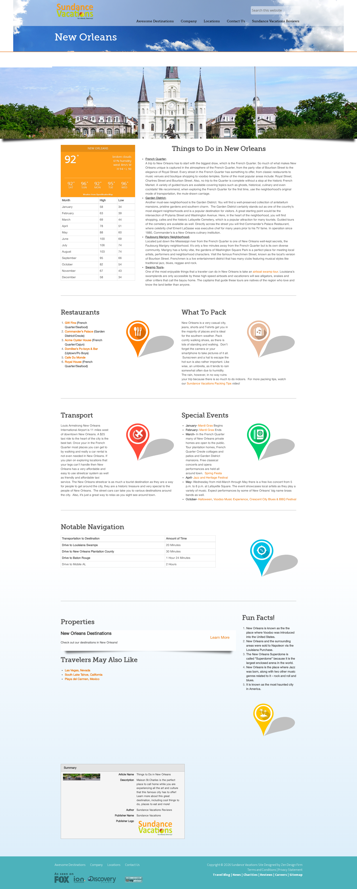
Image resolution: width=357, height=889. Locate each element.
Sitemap (295, 875)
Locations (113, 865)
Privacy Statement (290, 870)
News (237, 875)
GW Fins (70, 322)
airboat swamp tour (265, 271)
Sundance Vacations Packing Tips (209, 383)
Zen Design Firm (291, 865)
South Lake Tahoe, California (84, 674)
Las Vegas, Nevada (77, 670)
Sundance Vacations (75, 11)
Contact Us (132, 865)
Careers (281, 875)
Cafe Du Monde (75, 357)
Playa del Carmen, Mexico (82, 679)
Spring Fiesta (213, 473)
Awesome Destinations (70, 865)
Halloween (205, 499)
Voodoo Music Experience (231, 499)
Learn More (220, 637)
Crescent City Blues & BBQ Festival (273, 499)
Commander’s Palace (79, 331)
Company (96, 865)
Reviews (266, 875)
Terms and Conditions (262, 870)
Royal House (73, 361)
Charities (250, 875)
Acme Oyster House (78, 340)
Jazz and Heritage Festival (210, 477)
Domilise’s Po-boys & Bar (81, 348)
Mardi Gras (205, 425)
